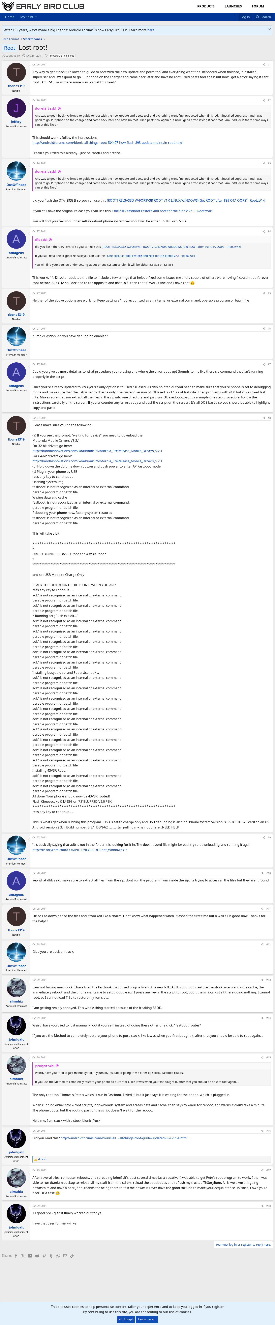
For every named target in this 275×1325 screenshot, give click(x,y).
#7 (269, 364)
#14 (268, 1018)
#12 (268, 944)
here (150, 30)
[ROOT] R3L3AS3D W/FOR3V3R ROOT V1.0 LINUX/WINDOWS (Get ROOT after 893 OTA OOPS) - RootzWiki (186, 200)
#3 (269, 163)
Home (9, 17)
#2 (269, 100)
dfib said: (41, 240)
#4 (269, 231)
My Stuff (26, 17)
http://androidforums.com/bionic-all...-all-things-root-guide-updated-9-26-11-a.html (124, 1138)
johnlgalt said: (44, 1066)
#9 (269, 837)
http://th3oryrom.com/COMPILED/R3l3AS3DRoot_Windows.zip (79, 850)
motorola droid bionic (62, 55)
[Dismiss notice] (269, 30)
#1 (269, 64)
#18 (268, 1206)
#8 (269, 418)
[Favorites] (236, 14)
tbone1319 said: (46, 108)
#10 (268, 873)
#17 (268, 1170)
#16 (268, 1130)
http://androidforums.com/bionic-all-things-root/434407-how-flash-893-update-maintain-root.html (107, 142)
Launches (233, 6)
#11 (268, 908)
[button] (36, 17)
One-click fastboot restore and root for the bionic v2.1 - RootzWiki (162, 211)
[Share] (263, 64)
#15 (268, 1057)
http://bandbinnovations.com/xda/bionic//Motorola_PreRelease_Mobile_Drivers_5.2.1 (97, 451)
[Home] (232, 14)
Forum (258, 6)
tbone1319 (13, 55)
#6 (269, 328)
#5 (269, 293)
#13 (268, 980)
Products (206, 6)
